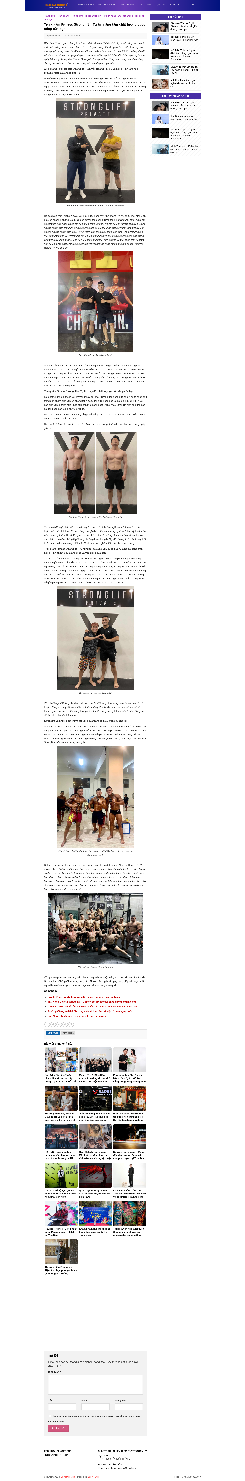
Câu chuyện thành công (160, 4)
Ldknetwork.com (68, 1477)
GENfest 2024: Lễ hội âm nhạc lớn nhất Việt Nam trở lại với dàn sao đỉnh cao (92, 1006)
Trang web (120, 1400)
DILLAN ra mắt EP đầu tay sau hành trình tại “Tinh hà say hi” (184, 69)
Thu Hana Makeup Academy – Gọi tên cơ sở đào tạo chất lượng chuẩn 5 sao (92, 1001)
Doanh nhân (134, 4)
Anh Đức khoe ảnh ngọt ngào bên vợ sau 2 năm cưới (183, 83)
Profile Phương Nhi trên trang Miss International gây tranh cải (84, 997)
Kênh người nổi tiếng (87, 4)
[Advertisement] (95, 1315)
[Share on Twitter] (53, 1024)
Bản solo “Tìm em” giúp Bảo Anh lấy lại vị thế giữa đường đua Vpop (184, 26)
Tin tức (194, 4)
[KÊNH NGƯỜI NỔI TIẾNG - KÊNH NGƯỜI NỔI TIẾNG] (56, 5)
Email (85, 1400)
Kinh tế (182, 4)
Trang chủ (49, 15)
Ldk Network (94, 1477)
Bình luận (54, 1371)
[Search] (199, 12)
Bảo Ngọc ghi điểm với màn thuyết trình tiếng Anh (77, 1016)
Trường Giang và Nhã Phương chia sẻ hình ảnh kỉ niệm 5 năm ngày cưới (90, 1011)
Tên (51, 1400)
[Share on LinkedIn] (71, 1024)
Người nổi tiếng (114, 4)
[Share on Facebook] (47, 1024)
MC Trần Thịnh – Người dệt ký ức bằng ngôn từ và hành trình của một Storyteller (184, 55)
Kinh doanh (64, 15)
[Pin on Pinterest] (65, 1024)
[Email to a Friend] (59, 1024)
